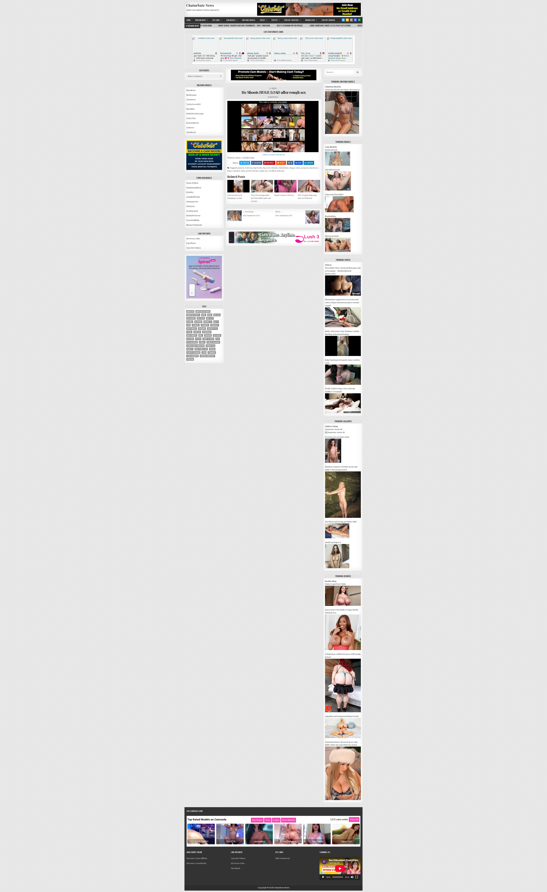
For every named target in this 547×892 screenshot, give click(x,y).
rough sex (263, 171)
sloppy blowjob (193, 352)
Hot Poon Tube (193, 239)
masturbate (192, 335)
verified (272, 171)
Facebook (257, 163)
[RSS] (347, 20)
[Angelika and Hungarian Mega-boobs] (343, 737)
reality (190, 349)
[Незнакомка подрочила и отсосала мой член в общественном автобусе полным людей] (343, 327)
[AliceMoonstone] (338, 190)
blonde (275, 168)
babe (210, 315)
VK (291, 163)
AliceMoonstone (332, 170)
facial (189, 332)
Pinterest (270, 163)
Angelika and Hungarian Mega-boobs (342, 716)
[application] (340, 868)
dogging (202, 328)
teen (204, 352)
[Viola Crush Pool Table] (343, 605)
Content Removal (328, 20)
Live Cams (216, 20)
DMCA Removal (282, 858)
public (202, 342)
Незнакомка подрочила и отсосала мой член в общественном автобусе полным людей (342, 302)
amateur (241, 168)
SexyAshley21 (192, 123)
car (188, 325)
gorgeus (305, 168)
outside (190, 338)
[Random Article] (355, 20)
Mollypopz (191, 95)
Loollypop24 (192, 211)
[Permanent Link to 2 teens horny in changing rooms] (238, 186)
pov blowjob (192, 342)
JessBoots (191, 132)
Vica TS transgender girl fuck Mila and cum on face (261, 198)
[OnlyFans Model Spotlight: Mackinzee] (342, 133)
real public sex (201, 349)
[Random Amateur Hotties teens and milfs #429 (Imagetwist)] (343, 517)
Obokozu (190, 206)
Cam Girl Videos (193, 248)
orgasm (208, 335)
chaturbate (284, 168)
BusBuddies (330, 216)
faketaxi (197, 332)
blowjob (198, 321)
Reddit (282, 163)
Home (189, 20)
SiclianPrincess (193, 215)
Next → (278, 212)
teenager (211, 352)
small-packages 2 (333, 542)
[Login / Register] (359, 20)
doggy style (294, 168)
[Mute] (352, 877)
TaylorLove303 (193, 104)
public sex (210, 345)
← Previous (248, 212)
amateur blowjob (203, 311)
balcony (249, 168)
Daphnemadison (193, 188)
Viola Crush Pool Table (335, 584)
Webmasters (310, 20)
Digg (300, 163)
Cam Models (230, 20)
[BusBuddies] (337, 231)
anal (203, 315)
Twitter (246, 163)
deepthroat (191, 328)
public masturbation (195, 345)
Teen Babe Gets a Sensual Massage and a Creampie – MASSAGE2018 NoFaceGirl (342, 271)
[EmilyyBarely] (337, 165)
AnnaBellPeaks (193, 197)
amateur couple (193, 315)
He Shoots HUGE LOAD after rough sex (274, 92)
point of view (208, 338)
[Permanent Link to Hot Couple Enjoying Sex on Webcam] (309, 186)
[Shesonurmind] (338, 251)
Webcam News (200, 20)
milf (200, 335)
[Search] (351, 20)
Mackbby (190, 109)
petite (198, 338)
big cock (267, 168)
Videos (262, 20)
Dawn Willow (192, 183)
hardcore (314, 168)
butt (216, 321)
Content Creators (291, 20)
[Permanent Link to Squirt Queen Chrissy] (285, 186)
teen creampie (192, 356)
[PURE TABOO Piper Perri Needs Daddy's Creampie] (343, 413)
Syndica (189, 192)
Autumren (191, 99)
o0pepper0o (192, 202)
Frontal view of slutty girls (337, 437)
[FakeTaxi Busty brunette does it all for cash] (343, 384)
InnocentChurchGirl (334, 194)
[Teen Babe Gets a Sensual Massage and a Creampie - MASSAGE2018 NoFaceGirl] (343, 295)
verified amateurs (207, 356)
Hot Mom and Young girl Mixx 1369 (341, 522)
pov (217, 338)
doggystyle (212, 328)
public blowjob (213, 342)
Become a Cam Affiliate (197, 858)
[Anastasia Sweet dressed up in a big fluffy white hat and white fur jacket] (343, 799)
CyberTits (191, 118)
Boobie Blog (330, 581)
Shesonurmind (331, 236)
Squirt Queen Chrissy (284, 195)
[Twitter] (343, 20)
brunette (208, 321)
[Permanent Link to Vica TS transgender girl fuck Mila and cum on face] (262, 186)
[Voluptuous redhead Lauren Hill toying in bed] (343, 712)
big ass (217, 315)
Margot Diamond (194, 225)
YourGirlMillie (192, 220)
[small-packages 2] (337, 567)
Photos (274, 20)
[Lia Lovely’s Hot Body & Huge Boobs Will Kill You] (343, 649)
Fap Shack (191, 243)
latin (243, 171)
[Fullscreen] (356, 877)
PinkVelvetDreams (195, 114)
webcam (280, 171)
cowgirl (195, 325)
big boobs (257, 168)
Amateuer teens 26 (333, 429)
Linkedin (310, 163)
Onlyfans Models (248, 20)
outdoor (217, 335)
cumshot (214, 325)
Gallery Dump (331, 426)
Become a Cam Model (196, 863)
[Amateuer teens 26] (335, 432)
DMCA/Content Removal (274, 155)
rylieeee (190, 128)
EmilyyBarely (331, 150)
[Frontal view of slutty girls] (333, 462)
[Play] (323, 877)
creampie (204, 325)
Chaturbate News (200, 5)
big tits (210, 318)
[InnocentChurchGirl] (339, 212)
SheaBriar (191, 90)
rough (212, 349)
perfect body (252, 171)
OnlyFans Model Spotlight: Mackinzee (342, 90)
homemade (207, 332)
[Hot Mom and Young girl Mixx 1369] (337, 538)
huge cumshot (233, 171)
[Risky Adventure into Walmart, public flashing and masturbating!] (343, 355)
